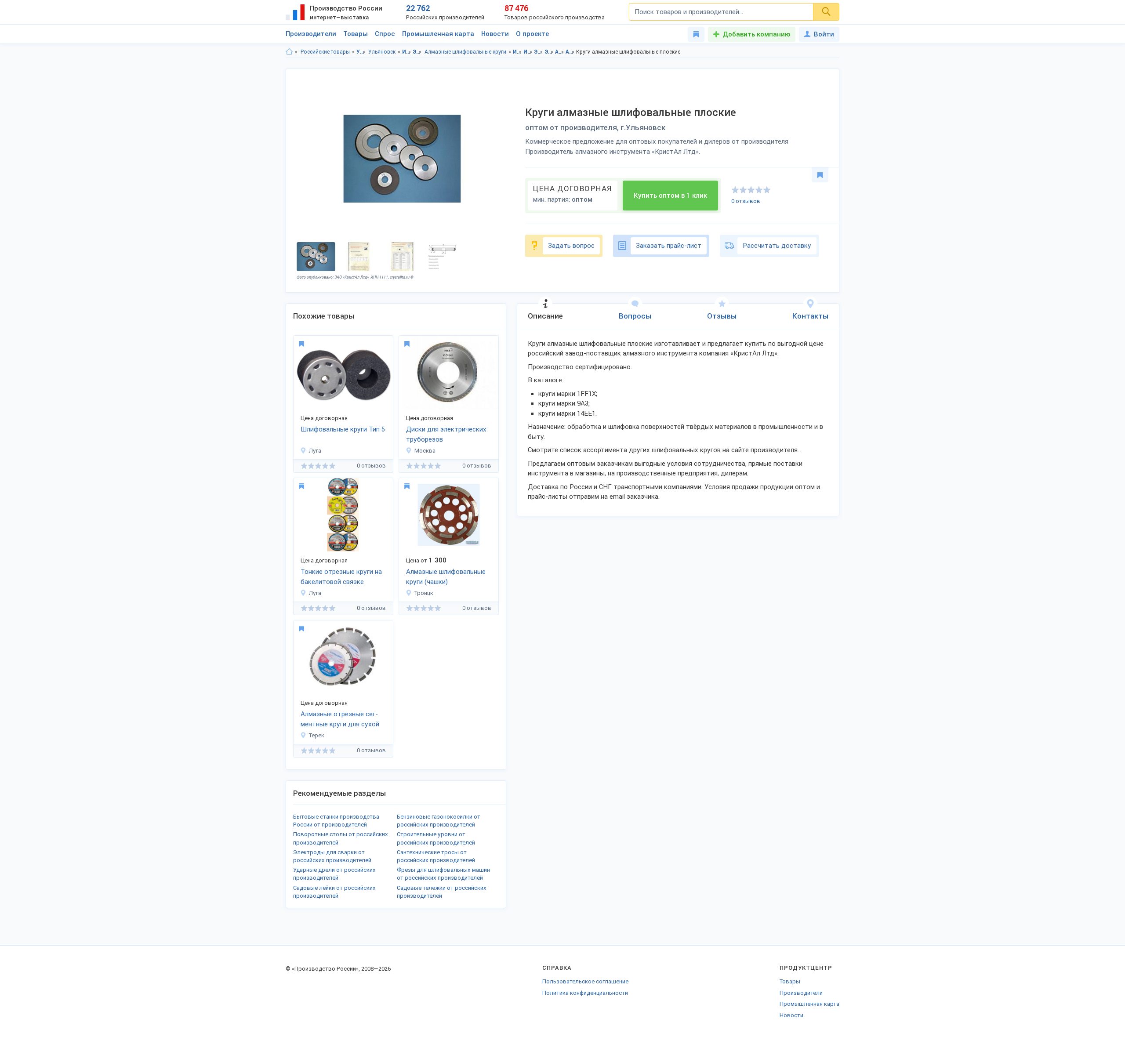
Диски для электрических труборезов (446, 434)
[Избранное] (696, 34)
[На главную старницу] (289, 52)
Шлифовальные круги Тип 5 (343, 429)
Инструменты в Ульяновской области (517, 52)
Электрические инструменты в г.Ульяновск (549, 52)
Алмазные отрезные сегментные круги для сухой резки (340, 719)
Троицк (423, 593)
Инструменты (406, 52)
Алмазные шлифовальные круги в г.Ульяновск (570, 52)
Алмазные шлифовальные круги (465, 52)
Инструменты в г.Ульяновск (528, 52)
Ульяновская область (361, 52)
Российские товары (325, 52)
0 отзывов (745, 201)
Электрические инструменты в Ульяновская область (538, 52)
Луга (315, 450)
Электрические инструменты (417, 52)
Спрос (385, 34)
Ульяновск (382, 52)
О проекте (532, 34)
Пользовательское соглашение (585, 981)
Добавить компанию (756, 34)
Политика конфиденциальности (585, 993)
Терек (316, 735)
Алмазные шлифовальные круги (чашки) (446, 577)
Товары (355, 34)
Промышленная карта (438, 34)
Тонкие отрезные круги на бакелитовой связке (341, 577)
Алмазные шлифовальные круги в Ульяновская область (559, 52)
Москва (424, 450)
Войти (824, 34)
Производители (311, 34)
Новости (495, 34)
